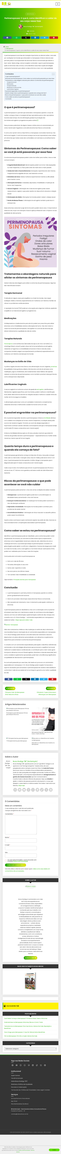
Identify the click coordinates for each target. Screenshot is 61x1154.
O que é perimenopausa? (12, 76)
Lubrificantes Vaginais (13, 89)
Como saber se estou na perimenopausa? (17, 97)
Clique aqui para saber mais (23, 620)
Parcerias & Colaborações (19, 1087)
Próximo (50, 688)
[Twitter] (26, 37)
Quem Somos (15, 1075)
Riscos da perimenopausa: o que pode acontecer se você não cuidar (25, 95)
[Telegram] (44, 37)
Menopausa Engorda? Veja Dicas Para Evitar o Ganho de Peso (42, 733)
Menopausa (30, 14)
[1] (37, 120)
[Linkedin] (35, 37)
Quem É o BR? (29, 958)
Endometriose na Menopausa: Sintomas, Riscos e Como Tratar (23, 1022)
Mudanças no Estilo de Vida (14, 87)
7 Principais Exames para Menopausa (16, 741)
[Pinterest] (53, 37)
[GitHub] (15, 789)
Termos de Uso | (16, 1090)
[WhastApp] (16, 37)
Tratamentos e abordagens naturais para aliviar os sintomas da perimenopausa (29, 80)
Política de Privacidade (29, 1090)
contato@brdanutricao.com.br (19, 1114)
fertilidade (47, 418)
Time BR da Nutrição (17, 1078)
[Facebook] (7, 37)
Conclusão (8, 99)
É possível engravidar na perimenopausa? (17, 91)
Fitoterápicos (8, 344)
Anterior (10, 688)
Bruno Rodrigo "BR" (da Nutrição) (33, 26)
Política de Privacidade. (20, 861)
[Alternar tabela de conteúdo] (52, 74)
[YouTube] (24, 789)
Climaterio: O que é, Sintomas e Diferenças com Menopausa (46, 693)
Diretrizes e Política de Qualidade (21, 1084)
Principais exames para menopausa (24, 580)
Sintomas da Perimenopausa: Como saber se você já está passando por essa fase (29, 78)
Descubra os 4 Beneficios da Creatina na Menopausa (43, 743)
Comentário (9, 814)
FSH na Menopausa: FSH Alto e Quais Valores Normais (20, 1036)
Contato (47, 1090)
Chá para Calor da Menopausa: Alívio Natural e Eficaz (14, 693)
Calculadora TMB (12, 1006)
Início (7, 47)
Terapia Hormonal (11, 82)
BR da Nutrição (47, 1132)
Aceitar (54, 1150)
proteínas (54, 366)
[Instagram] (28, 789)
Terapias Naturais (11, 85)
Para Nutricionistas (16, 1104)
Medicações (10, 84)
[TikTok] (41, 789)
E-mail (7, 845)
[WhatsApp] (33, 789)
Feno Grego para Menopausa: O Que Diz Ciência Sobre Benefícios (24, 1032)
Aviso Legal (40, 1090)
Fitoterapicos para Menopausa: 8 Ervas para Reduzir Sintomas (17, 713)
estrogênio (40, 389)
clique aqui (21, 785)
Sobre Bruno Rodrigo (17, 1081)
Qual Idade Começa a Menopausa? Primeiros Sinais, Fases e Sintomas (25, 1018)
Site (6, 852)
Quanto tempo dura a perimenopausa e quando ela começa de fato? (25, 93)
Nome (7, 837)
